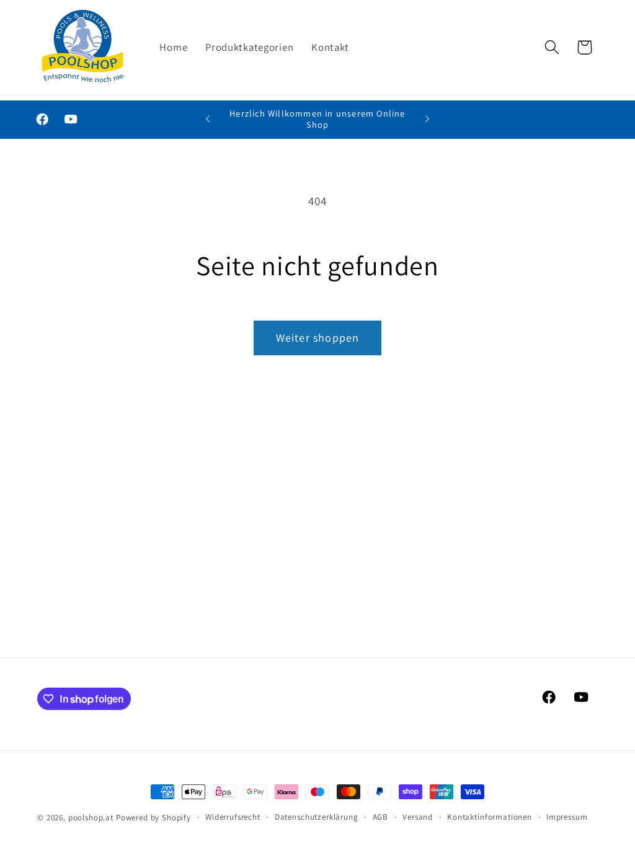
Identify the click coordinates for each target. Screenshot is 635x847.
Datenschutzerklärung (316, 817)
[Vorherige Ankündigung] (207, 119)
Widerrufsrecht (232, 817)
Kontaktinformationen (489, 817)
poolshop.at (90, 817)
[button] (551, 47)
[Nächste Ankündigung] (427, 119)
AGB (381, 817)
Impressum (567, 817)
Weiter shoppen (318, 337)
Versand (417, 817)
